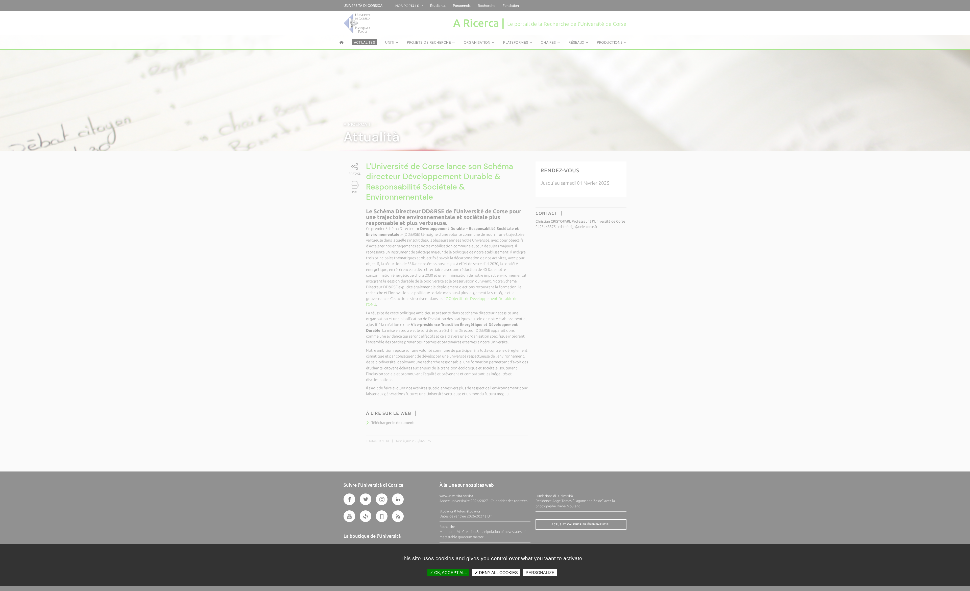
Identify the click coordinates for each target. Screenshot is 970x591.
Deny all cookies (498, 573)
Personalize (540, 573)
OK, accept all (450, 573)
